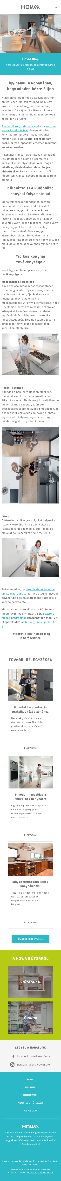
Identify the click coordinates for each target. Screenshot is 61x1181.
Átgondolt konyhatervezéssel (20, 126)
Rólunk (30, 1087)
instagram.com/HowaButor (33, 1064)
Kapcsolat (30, 1110)
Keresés (56, 7)
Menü (5, 7)
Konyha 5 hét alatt (30, 1102)
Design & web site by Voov (40, 1172)
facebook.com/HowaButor (33, 1056)
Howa (30, 7)
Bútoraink (30, 1095)
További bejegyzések (30, 939)
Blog (30, 1079)
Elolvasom (30, 748)
